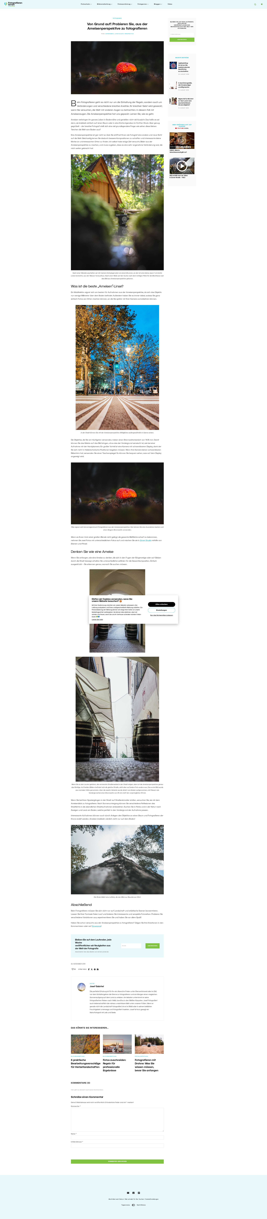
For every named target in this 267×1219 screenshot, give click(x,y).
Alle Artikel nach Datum (116, 1199)
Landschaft (119, 33)
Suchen (141, 1199)
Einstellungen (161, 610)
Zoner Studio (145, 540)
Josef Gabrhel (97, 987)
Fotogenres (142, 4)
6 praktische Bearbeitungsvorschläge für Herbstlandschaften (85, 1063)
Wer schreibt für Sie (131, 1199)
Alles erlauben (162, 604)
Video (170, 4)
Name (73, 1134)
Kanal (183, 128)
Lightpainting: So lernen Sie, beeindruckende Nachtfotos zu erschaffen (184, 67)
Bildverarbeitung (104, 4)
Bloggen (157, 4)
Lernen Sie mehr (97, 619)
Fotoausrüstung (124, 4)
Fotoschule (85, 4)
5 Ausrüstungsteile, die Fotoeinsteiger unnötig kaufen (185, 85)
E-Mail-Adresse (77, 1142)
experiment (110, 33)
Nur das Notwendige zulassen (161, 615)
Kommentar (76, 1106)
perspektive (129, 33)
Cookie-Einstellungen (152, 1199)
